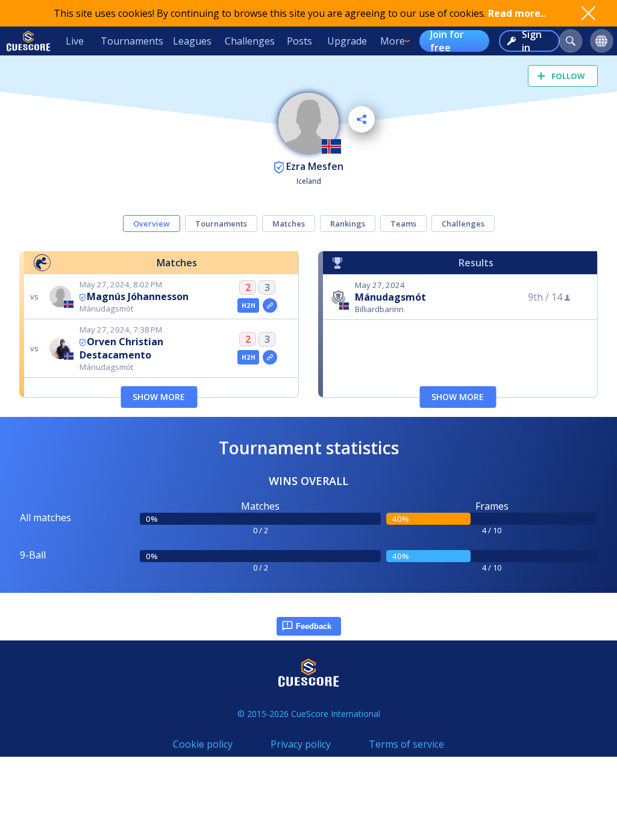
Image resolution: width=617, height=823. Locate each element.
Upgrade (347, 41)
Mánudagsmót (390, 297)
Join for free (447, 41)
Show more (159, 396)
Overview (151, 223)
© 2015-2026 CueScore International (308, 713)
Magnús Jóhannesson (138, 296)
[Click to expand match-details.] (270, 305)
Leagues (192, 41)
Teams (403, 223)
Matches (288, 223)
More (392, 41)
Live (75, 41)
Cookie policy (203, 744)
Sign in (532, 41)
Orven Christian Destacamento (121, 348)
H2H (248, 305)
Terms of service (406, 744)
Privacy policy (301, 744)
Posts (299, 41)
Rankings (347, 223)
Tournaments (132, 41)
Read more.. (516, 13)
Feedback (313, 626)
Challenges (250, 41)
